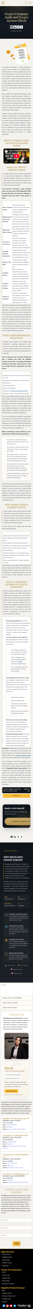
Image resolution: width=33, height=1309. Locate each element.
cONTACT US (16, 795)
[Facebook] (11, 27)
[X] (18, 27)
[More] (21, 27)
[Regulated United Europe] (3, 3)
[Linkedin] (14, 27)
